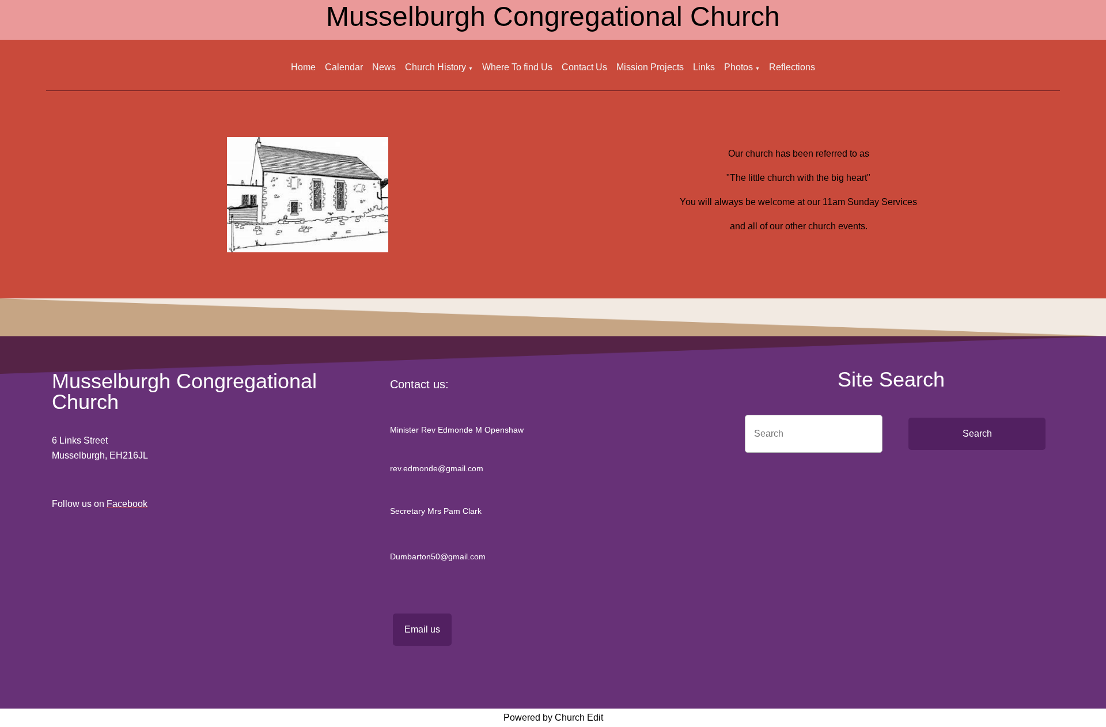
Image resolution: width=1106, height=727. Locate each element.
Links (704, 67)
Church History (435, 67)
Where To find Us (517, 67)
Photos (738, 67)
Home (303, 67)
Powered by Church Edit (553, 717)
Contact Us (584, 67)
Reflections (792, 67)
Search (977, 433)
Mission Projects (650, 67)
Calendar (344, 67)
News (384, 67)
